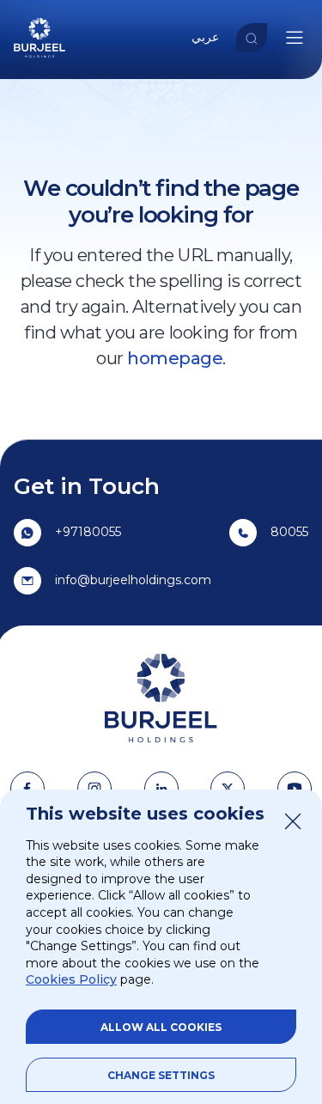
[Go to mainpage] (39, 59)
